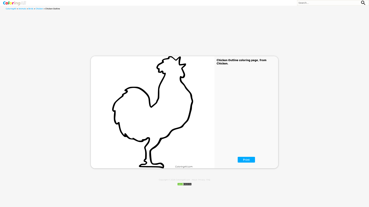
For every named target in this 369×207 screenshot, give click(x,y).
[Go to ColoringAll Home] (14, 3)
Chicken (39, 8)
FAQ (208, 179)
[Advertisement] (184, 35)
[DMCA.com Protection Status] (184, 185)
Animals (22, 8)
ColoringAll (11, 8)
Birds (30, 8)
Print (246, 159)
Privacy (201, 179)
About (194, 179)
